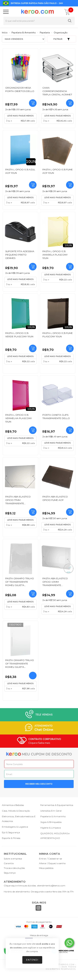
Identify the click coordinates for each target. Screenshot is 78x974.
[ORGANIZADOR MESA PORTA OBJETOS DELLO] (20, 68)
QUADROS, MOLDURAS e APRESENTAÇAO (54, 835)
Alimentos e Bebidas (13, 805)
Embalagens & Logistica (15, 826)
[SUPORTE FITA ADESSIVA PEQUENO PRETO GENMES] (20, 232)
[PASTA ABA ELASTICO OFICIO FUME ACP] (57, 477)
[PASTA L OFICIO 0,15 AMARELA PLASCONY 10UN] (57, 232)
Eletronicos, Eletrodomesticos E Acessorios (19, 819)
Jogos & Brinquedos (51, 822)
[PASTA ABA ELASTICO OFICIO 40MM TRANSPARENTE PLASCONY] (57, 559)
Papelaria (45, 32)
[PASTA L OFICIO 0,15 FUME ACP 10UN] (57, 150)
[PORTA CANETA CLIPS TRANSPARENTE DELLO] (57, 395)
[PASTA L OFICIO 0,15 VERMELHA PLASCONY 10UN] (20, 395)
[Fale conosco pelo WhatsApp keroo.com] (69, 943)
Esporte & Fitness (11, 838)
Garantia (9, 863)
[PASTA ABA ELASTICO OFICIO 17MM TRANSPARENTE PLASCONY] (20, 477)
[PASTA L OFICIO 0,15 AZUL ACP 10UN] (20, 150)
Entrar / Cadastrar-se (50, 858)
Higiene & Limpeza (50, 827)
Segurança (10, 872)
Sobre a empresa (13, 858)
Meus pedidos (46, 868)
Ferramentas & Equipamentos (56, 805)
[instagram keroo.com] (38, 908)
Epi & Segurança (11, 832)
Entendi (32, 959)
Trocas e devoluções (14, 868)
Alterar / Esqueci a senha (52, 863)
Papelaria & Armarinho (24, 32)
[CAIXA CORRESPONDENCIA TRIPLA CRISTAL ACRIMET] (57, 68)
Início (5, 32)
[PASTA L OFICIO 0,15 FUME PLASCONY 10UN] (57, 314)
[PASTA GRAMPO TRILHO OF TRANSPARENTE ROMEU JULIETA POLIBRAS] (20, 559)
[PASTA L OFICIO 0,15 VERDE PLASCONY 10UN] (20, 314)
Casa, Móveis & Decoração (16, 810)
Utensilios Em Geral (51, 810)
